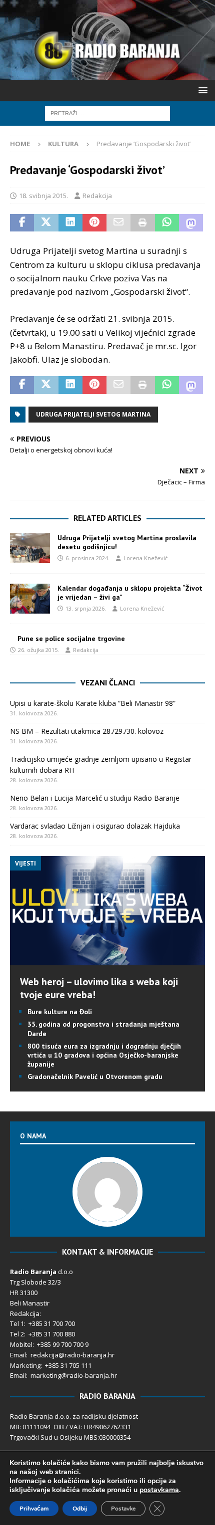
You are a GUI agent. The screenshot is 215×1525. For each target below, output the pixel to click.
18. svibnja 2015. (43, 195)
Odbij (79, 1509)
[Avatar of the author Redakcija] (108, 1216)
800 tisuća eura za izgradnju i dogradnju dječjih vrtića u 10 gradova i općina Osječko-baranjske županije (104, 1055)
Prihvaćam (34, 1509)
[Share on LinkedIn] (70, 223)
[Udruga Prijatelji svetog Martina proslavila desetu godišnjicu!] (30, 548)
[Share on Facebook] (22, 223)
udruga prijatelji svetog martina (93, 414)
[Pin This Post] (94, 223)
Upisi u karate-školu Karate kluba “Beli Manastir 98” (93, 703)
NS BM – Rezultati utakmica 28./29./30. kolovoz (87, 731)
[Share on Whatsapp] (167, 223)
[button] (201, 90)
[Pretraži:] (107, 112)
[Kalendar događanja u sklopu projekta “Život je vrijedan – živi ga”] (30, 599)
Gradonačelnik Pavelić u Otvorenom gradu (95, 1076)
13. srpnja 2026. (86, 608)
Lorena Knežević (146, 558)
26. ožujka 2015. (38, 650)
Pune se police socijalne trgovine (71, 638)
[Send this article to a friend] (118, 223)
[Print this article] (142, 223)
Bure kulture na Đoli (60, 1011)
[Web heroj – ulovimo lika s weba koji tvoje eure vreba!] (107, 959)
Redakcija (97, 195)
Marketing (25, 1365)
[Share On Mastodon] (191, 223)
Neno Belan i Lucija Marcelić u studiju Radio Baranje (95, 798)
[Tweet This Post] (46, 223)
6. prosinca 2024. (88, 558)
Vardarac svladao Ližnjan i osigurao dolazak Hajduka (95, 826)
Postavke (123, 1509)
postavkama (159, 1490)
